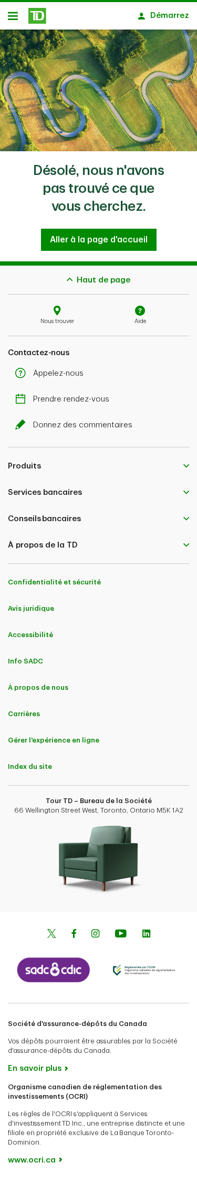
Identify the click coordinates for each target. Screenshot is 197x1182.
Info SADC (25, 661)
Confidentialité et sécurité (54, 582)
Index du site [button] (30, 766)
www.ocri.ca (32, 1160)
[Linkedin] (146, 935)
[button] (98, 466)
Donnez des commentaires (82, 425)
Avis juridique (31, 608)
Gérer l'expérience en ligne (53, 740)
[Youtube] (121, 935)
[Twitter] (51, 935)
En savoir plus (34, 1068)
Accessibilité (30, 634)
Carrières (24, 713)
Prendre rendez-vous (71, 399)
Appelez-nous (58, 373)
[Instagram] (95, 935)
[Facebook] (73, 935)
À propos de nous (38, 687)
